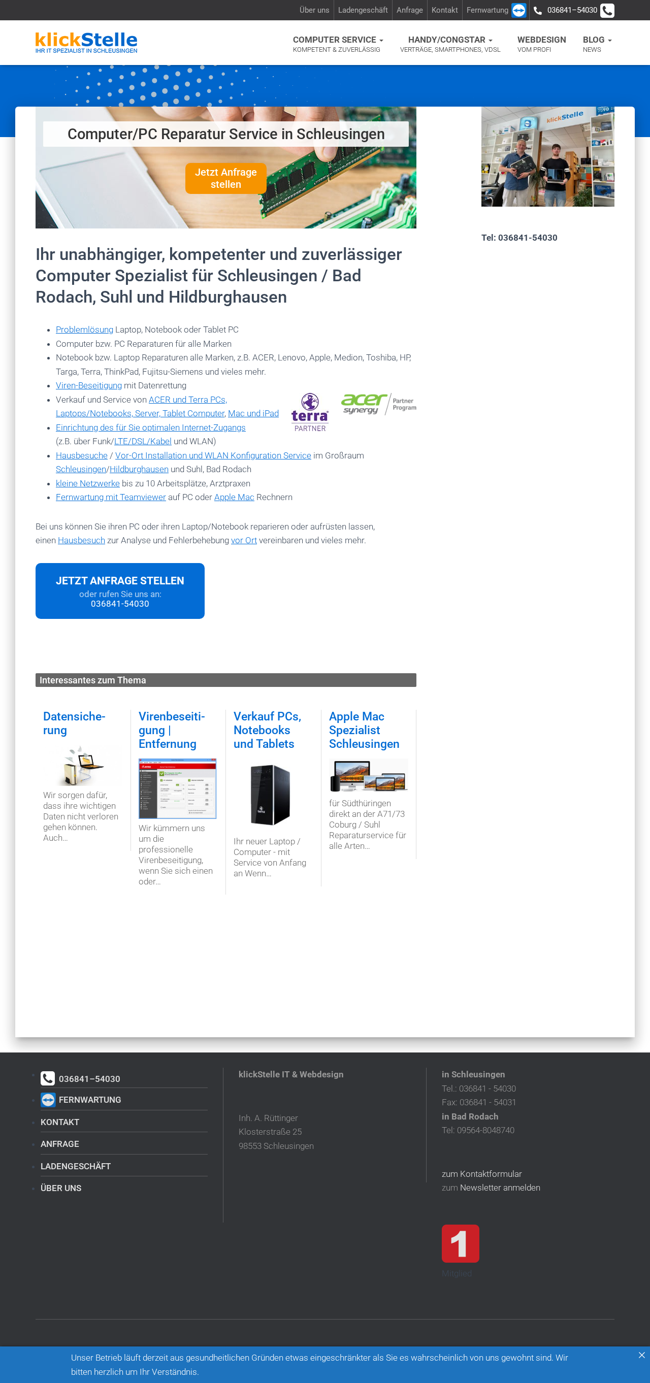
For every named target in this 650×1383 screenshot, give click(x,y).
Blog (595, 44)
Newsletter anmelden (500, 1187)
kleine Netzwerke (88, 483)
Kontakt (445, 10)
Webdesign (541, 44)
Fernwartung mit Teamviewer (111, 497)
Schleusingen (81, 469)
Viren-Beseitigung (89, 385)
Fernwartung (487, 10)
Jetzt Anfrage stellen (226, 178)
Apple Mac (234, 497)
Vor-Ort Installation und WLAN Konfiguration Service (213, 455)
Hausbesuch (81, 540)
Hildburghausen (139, 469)
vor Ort (244, 540)
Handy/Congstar (450, 44)
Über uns (315, 10)
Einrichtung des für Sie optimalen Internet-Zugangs (151, 427)
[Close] (641, 1354)
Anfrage (410, 10)
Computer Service (336, 44)
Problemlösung (84, 329)
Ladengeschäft (363, 10)
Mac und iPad (253, 413)
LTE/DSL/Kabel (143, 441)
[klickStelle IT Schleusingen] (86, 42)
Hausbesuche (82, 455)
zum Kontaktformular (482, 1174)
